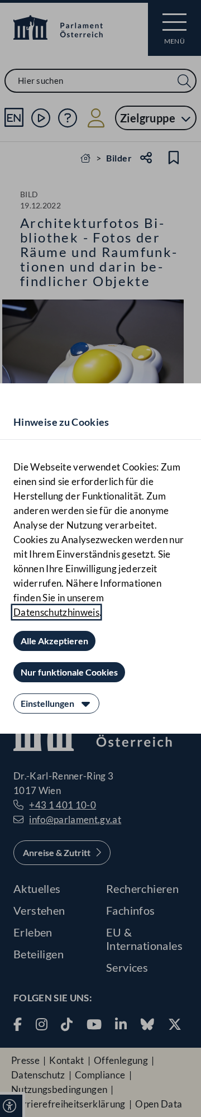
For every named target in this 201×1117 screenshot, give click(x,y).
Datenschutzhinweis (56, 612)
